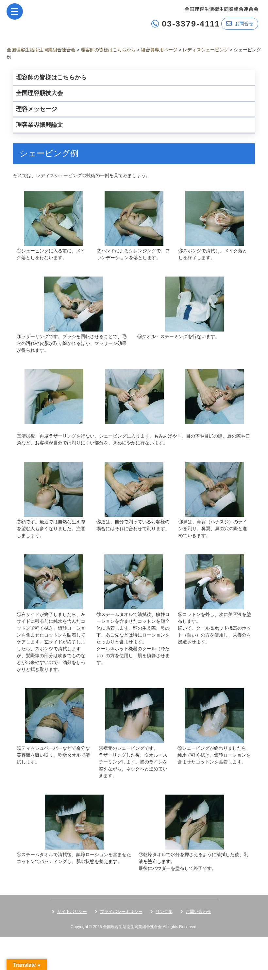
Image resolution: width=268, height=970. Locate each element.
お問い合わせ (198, 911)
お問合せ (244, 23)
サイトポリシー (72, 911)
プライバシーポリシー (121, 911)
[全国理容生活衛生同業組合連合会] (221, 9)
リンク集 (164, 911)
